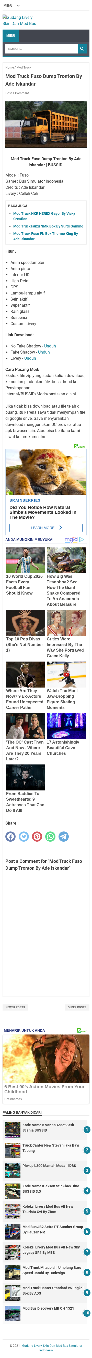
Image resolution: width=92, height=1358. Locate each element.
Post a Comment (17, 93)
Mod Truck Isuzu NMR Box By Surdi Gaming (48, 226)
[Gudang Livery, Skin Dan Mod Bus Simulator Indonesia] (22, 20)
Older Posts (77, 1007)
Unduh (50, 346)
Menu (10, 35)
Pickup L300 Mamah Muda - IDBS (49, 1166)
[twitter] (24, 836)
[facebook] (10, 836)
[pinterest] (37, 836)
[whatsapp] (50, 836)
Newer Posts (15, 1007)
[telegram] (64, 836)
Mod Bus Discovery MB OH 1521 (48, 1308)
